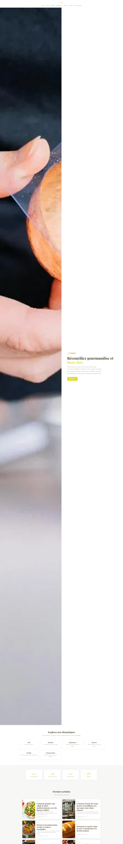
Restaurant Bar (78, 5)
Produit (71, 5)
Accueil (43, 5)
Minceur (66, 5)
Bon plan (53, 5)
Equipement (59, 5)
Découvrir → (72, 379)
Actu (48, 5)
